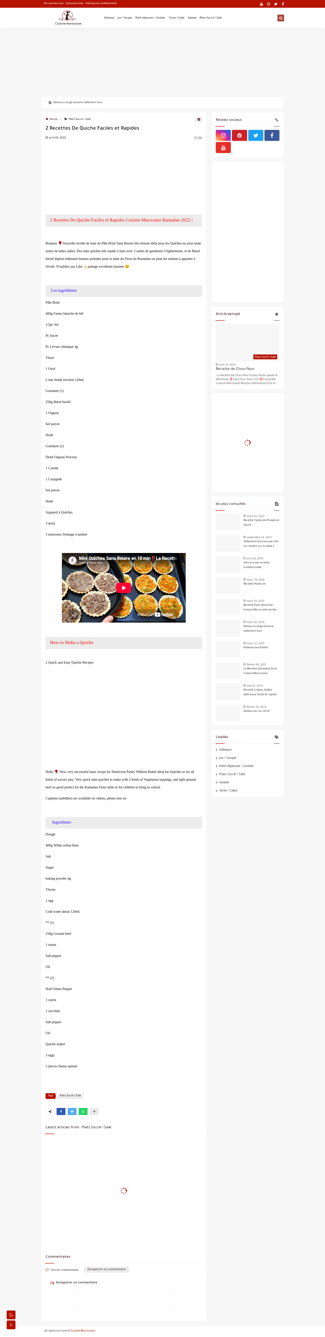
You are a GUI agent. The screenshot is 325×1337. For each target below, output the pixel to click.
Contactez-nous (74, 3)
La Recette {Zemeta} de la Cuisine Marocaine (260, 671)
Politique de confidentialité (101, 3)
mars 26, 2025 (255, 622)
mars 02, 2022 (255, 516)
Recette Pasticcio (254, 584)
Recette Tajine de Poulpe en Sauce (261, 523)
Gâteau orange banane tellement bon (77, 102)
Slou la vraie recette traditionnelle (256, 565)
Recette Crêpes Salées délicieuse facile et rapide (260, 692)
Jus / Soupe (125, 18)
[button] (61, 1111)
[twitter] (276, 4)
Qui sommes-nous (53, 3)
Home (53, 119)
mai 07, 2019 (255, 685)
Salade (192, 18)
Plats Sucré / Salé (211, 18)
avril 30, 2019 (255, 558)
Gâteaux (109, 18)
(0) (199, 138)
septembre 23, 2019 (259, 537)
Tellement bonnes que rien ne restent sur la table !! (261, 544)
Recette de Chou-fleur (235, 369)
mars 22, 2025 (255, 643)
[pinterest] (239, 135)
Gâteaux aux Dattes (255, 647)
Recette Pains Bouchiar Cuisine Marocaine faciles (260, 608)
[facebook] (283, 4)
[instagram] (269, 4)
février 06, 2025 (256, 664)
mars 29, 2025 (255, 601)
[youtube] (262, 4)
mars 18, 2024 (255, 579)
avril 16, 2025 (227, 364)
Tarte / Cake (176, 18)
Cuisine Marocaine (83, 1331)
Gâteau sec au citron (256, 711)
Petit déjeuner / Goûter (150, 18)
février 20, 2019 (256, 707)
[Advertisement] (162, 62)
